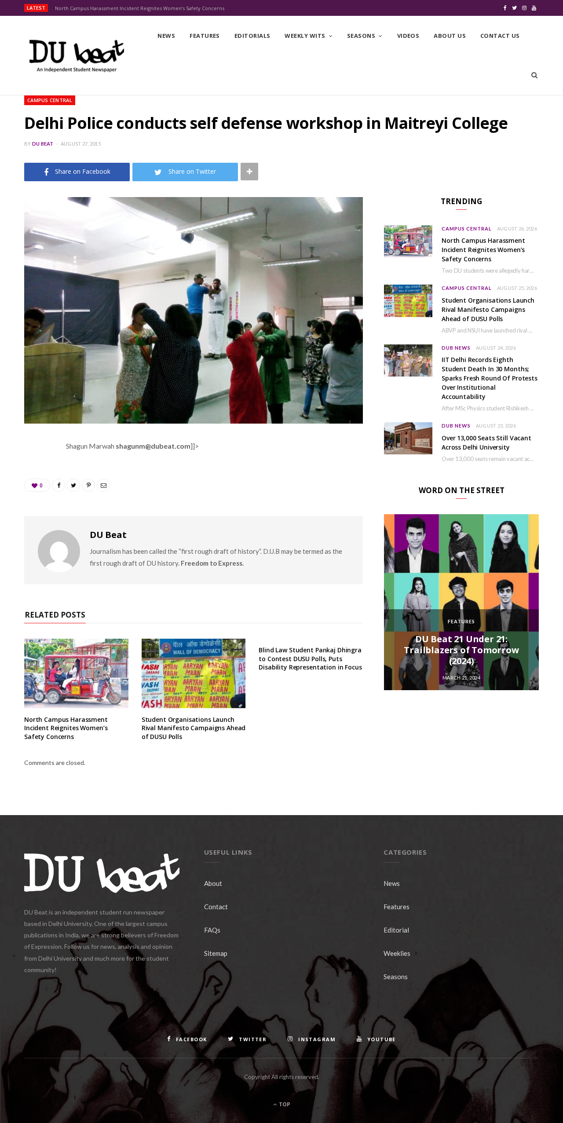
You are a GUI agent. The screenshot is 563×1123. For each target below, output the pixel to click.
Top (284, 1104)
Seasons (361, 36)
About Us (450, 36)
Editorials (252, 36)
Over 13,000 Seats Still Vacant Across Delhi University (486, 442)
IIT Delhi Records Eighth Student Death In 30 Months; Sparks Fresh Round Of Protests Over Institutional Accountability (489, 378)
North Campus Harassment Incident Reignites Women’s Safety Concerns (139, 8)
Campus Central (49, 100)
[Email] (33, 539)
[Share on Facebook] (33, 472)
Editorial (396, 930)
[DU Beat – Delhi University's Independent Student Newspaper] (76, 56)
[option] (461, 602)
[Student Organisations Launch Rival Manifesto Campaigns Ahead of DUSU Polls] (194, 673)
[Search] (534, 75)
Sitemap (215, 953)
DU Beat (43, 143)
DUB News (456, 348)
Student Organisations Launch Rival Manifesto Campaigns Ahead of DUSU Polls (194, 728)
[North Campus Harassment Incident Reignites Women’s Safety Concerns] (76, 673)
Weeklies (397, 953)
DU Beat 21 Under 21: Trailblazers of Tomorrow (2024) (461, 650)
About (213, 883)
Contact (216, 907)
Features (205, 36)
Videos (408, 36)
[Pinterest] (33, 517)
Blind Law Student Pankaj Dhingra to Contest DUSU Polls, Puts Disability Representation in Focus (310, 658)
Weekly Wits (305, 36)
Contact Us (500, 36)
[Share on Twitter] (33, 494)
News (166, 36)
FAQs (212, 930)
